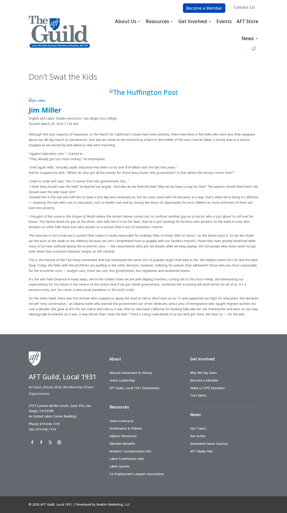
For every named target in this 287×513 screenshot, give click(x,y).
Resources (157, 21)
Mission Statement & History (130, 373)
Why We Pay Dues (203, 373)
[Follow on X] (50, 442)
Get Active (197, 436)
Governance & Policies (125, 428)
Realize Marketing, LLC (113, 504)
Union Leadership (122, 380)
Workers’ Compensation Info (130, 451)
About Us (125, 21)
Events (224, 21)
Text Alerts (198, 395)
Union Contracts (121, 421)
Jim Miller (45, 110)
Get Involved (192, 21)
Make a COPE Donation (207, 388)
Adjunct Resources (123, 436)
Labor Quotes (119, 466)
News (247, 38)
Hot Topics (198, 428)
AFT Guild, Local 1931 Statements (134, 388)
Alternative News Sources (209, 443)
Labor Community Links (126, 458)
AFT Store (247, 21)
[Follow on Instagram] (59, 442)
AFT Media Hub (201, 451)
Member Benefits (122, 443)
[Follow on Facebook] (32, 442)
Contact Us (244, 7)
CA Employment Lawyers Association (136, 474)
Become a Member (204, 8)
